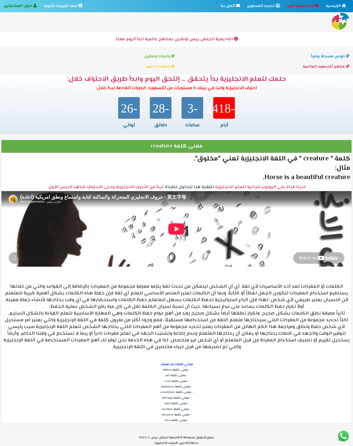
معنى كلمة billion (175, 370)
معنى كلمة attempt (175, 398)
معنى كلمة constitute (175, 392)
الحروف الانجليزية (166, 443)
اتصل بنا (228, 6)
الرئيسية (333, 6)
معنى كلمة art (175, 375)
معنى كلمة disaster (175, 414)
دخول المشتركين (18, 6)
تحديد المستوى (261, 6)
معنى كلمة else (175, 420)
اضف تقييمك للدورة (61, 6)
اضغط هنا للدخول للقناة (189, 187)
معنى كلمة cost (175, 381)
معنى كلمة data (175, 403)
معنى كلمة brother (175, 409)
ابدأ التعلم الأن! (301, 6)
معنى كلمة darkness (175, 386)
